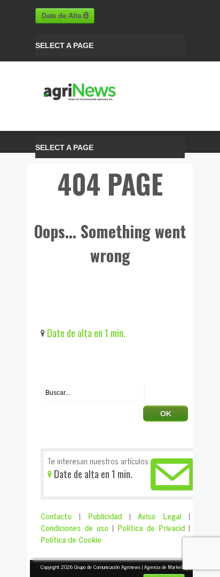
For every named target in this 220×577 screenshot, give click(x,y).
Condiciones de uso (74, 527)
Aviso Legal (159, 516)
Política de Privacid (151, 527)
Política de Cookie (71, 539)
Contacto (56, 516)
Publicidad (105, 516)
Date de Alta (62, 16)
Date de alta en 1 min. (85, 332)
